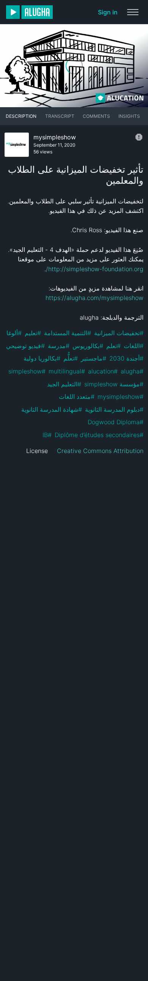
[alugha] (29, 12)
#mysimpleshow (120, 396)
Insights (129, 116)
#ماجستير (93, 358)
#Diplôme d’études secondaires (99, 435)
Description (21, 116)
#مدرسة (58, 346)
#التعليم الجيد (64, 384)
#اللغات (133, 346)
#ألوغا (14, 333)
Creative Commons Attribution (100, 451)
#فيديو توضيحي (25, 346)
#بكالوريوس (87, 346)
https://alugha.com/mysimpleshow (94, 297)
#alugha (132, 371)
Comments (96, 116)
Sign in (108, 12)
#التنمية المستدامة (67, 333)
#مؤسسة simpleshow (113, 384)
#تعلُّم (70, 358)
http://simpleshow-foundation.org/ (94, 269)
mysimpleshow (54, 137)
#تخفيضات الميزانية (118, 333)
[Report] (138, 137)
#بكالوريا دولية (42, 358)
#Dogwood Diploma (115, 422)
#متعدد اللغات (76, 396)
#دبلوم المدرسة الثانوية (114, 409)
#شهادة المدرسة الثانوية (51, 409)
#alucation (103, 371)
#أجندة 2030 (126, 358)
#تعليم (33, 333)
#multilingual (67, 371)
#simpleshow (27, 371)
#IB (47, 435)
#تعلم (113, 346)
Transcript (59, 116)
